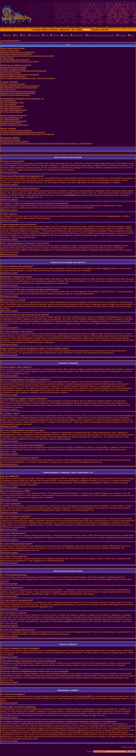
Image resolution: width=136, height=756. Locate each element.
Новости (46, 29)
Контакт (105, 29)
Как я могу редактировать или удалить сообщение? (20, 86)
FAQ (16, 35)
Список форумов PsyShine (10, 40)
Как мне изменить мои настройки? (14, 67)
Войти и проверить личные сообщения (101, 35)
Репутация (55, 35)
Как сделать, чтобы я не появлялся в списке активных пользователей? (27, 56)
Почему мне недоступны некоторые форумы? (18, 93)
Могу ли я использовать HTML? (12, 102)
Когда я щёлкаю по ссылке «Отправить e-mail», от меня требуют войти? (28, 78)
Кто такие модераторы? (10, 119)
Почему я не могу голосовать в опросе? (16, 95)
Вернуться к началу (9, 172)
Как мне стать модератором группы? (15, 125)
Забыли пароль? (78, 35)
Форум (86, 29)
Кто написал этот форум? (10, 140)
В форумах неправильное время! (13, 69)
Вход (131, 35)
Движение (65, 29)
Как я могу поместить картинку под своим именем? (20, 74)
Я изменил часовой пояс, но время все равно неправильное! (24, 71)
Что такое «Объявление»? (11, 108)
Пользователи (35, 35)
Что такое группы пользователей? (14, 121)
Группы (46, 35)
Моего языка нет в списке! (10, 73)
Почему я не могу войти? (10, 50)
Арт (73, 29)
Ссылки (95, 29)
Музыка (54, 29)
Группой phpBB (84, 696)
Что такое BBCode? (8, 101)
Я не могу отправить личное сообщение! (16, 130)
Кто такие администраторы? (11, 117)
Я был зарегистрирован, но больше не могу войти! (20, 61)
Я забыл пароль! (7, 58)
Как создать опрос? (8, 89)
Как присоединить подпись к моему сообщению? (19, 88)
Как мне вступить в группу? (11, 123)
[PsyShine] (52, 25)
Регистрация (122, 35)
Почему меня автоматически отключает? (16, 54)
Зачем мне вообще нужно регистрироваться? (18, 52)
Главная (36, 29)
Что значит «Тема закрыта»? (12, 112)
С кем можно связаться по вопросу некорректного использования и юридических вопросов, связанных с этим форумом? (46, 143)
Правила (8, 35)
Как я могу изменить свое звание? (13, 76)
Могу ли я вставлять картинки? (12, 106)
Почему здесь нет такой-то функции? (15, 142)
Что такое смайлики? (9, 104)
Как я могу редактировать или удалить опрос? (18, 91)
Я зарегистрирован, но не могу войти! (15, 60)
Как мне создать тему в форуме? (13, 84)
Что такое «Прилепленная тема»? (14, 110)
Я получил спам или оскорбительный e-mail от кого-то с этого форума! (27, 134)
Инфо (79, 29)
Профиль (66, 35)
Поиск (24, 35)
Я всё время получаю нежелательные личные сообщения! (23, 132)
